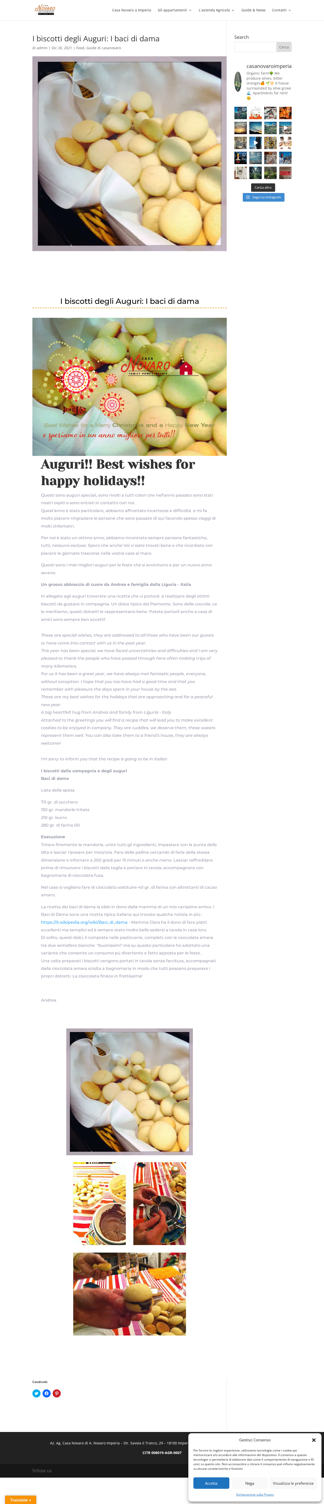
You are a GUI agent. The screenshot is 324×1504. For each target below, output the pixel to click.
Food (80, 47)
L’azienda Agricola (214, 10)
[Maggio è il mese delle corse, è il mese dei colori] (240, 113)
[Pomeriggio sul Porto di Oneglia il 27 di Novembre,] (285, 128)
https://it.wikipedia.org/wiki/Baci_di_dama (84, 922)
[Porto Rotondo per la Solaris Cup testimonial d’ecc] (285, 158)
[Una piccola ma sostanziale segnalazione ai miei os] (285, 143)
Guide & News (253, 10)
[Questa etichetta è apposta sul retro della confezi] (285, 173)
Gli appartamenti (172, 10)
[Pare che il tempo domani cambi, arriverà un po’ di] (270, 128)
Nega (249, 1483)
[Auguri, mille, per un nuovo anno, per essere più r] (255, 128)
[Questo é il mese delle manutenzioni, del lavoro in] (240, 128)
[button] (313, 1440)
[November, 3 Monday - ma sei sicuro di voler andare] (255, 143)
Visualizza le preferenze (293, 1483)
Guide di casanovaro (103, 47)
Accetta (211, 1483)
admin (42, 47)
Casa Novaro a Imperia (131, 10)
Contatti (279, 10)
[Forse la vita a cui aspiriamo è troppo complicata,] (255, 173)
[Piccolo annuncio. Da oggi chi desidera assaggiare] (270, 158)
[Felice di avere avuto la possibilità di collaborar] (270, 113)
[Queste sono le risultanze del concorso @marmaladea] (240, 173)
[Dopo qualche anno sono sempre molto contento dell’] (240, 158)
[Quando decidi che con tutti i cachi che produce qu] (270, 143)
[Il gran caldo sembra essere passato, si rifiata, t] (255, 158)
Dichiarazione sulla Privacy (255, 1494)
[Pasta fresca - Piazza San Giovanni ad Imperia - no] (240, 143)
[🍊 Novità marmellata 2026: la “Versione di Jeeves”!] (255, 113)
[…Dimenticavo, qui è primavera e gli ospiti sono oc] (270, 173)
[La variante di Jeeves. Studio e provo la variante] (285, 113)
